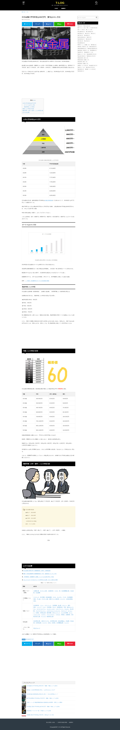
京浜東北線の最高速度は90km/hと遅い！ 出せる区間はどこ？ (42, 694)
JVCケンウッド (56, 612)
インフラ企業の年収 (92, 27)
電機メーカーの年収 (90, 69)
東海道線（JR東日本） (84, 50)
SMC (34, 599)
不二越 (38, 599)
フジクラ (44, 622)
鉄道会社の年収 (91, 67)
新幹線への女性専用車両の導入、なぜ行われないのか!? (41, 690)
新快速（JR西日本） (83, 46)
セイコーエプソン (41, 609)
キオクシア (64, 611)
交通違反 (81, 33)
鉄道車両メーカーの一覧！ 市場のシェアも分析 (39, 710)
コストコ (89, 29)
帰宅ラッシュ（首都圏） (84, 44)
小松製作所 (50, 590)
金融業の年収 (93, 65)
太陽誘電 (68, 614)
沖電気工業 (43, 612)
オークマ (62, 599)
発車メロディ (82, 54)
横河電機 (49, 612)
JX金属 (67, 621)
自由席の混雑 (82, 56)
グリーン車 (82, 29)
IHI (59, 590)
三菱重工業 (36, 590)
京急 (88, 33)
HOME (56, 8)
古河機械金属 (59, 622)
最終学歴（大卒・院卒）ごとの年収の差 (33, 110)
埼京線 (89, 39)
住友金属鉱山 (61, 621)
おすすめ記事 (26, 112)
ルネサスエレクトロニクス (53, 611)
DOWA (53, 622)
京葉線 (87, 35)
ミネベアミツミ (59, 609)
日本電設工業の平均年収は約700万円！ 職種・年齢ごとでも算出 (43, 706)
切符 (89, 37)
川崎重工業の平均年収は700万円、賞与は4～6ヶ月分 (40, 714)
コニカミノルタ (51, 609)
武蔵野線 (93, 50)
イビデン (43, 614)
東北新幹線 (93, 46)
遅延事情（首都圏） (83, 63)
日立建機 (38, 592)
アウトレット (82, 27)
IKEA (80, 25)
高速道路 (81, 71)
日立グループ (36, 628)
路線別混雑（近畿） (83, 57)
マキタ (54, 597)
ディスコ (43, 616)
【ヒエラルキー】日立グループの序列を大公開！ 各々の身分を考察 (40, 579)
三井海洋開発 (69, 599)
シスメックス (36, 614)
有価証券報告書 (49, 200)
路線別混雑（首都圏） (84, 59)
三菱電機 (54, 605)
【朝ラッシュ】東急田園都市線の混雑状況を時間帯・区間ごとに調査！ (45, 702)
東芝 (69, 605)
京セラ (54, 607)
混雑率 (81, 52)
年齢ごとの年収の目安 (28, 108)
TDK (65, 607)
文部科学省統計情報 (62, 722)
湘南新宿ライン (89, 52)
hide (34, 100)
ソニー (41, 605)
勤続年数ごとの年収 (29, 106)
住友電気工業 (36, 621)
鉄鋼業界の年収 (30, 639)
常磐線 (94, 44)
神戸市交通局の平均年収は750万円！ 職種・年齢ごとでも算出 (43, 698)
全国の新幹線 (82, 37)
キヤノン (64, 605)
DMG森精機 (49, 597)
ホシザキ (59, 597)
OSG (34, 601)
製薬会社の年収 (91, 56)
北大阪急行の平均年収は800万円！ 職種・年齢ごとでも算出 (42, 685)
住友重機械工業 (65, 590)
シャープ (39, 607)
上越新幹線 (82, 31)
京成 (93, 33)
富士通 (59, 605)
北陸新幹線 (82, 39)
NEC (34, 607)
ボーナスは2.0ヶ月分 (29, 105)
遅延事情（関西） (83, 61)
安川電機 (42, 597)
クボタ (56, 590)
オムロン (67, 609)
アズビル (58, 614)
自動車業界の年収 (92, 54)
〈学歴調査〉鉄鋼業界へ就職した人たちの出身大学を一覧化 (38, 576)
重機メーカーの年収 (83, 65)
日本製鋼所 (70, 597)
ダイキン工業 (43, 590)
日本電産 (49, 607)
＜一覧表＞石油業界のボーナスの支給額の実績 (37, 280)
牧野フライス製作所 (54, 599)
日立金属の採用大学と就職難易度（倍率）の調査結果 (36, 570)
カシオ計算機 (64, 612)
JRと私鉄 (87, 25)
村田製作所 (59, 607)
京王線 (81, 35)
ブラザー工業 (44, 599)
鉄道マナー (82, 67)
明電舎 (63, 614)
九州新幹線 (90, 31)
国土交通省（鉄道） (51, 722)
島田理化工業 (50, 616)
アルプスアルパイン (41, 611)
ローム (70, 612)
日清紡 (37, 612)
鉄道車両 (81, 69)
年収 (24, 639)
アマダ (64, 597)
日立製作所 (36, 605)
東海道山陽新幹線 (93, 48)
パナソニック (48, 605)
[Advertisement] (48, 86)
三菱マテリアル (45, 621)
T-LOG (60, 2)
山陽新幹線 (82, 42)
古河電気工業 (53, 621)
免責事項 (63, 8)
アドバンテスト (51, 614)
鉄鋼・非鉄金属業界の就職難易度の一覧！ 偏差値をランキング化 (39, 573)
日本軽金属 (38, 622)
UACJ (49, 622)
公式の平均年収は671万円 (29, 103)
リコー (44, 607)
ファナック (36, 597)
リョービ (66, 622)
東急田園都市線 (82, 48)
